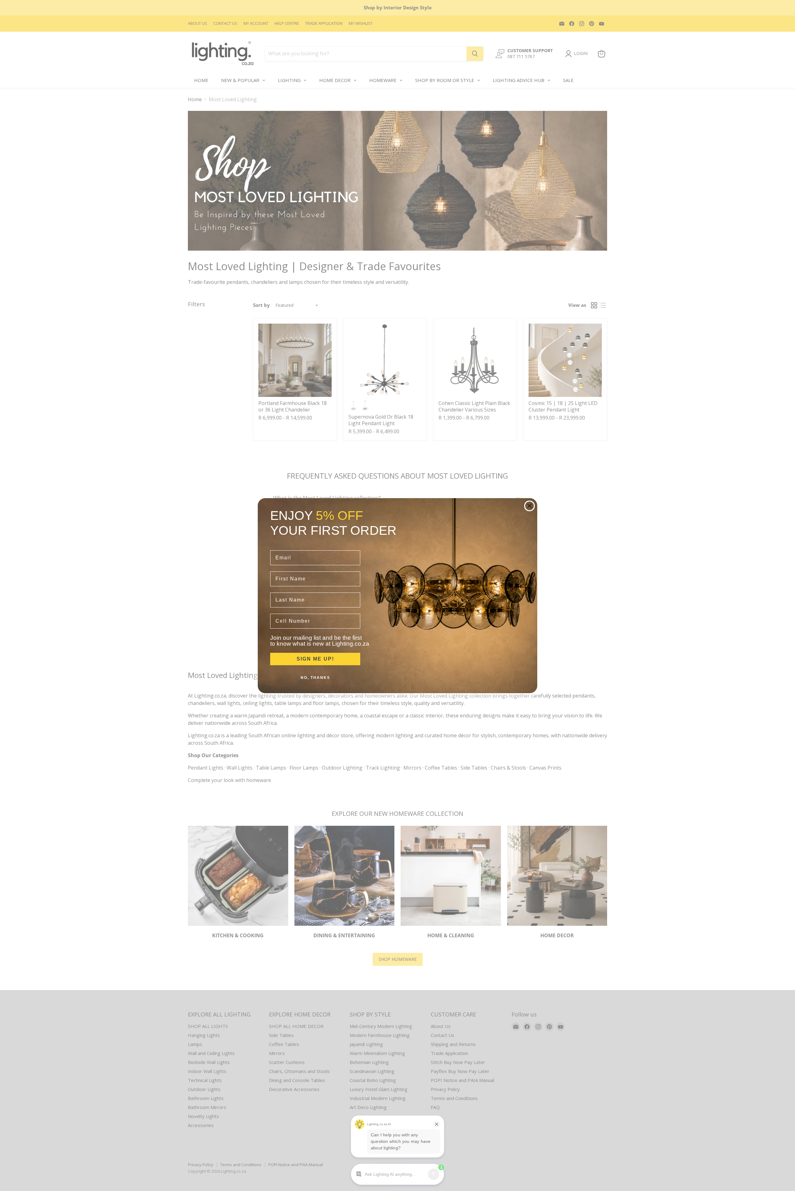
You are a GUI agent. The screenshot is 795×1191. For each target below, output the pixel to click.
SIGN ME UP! (315, 658)
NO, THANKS (315, 677)
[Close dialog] (529, 506)
